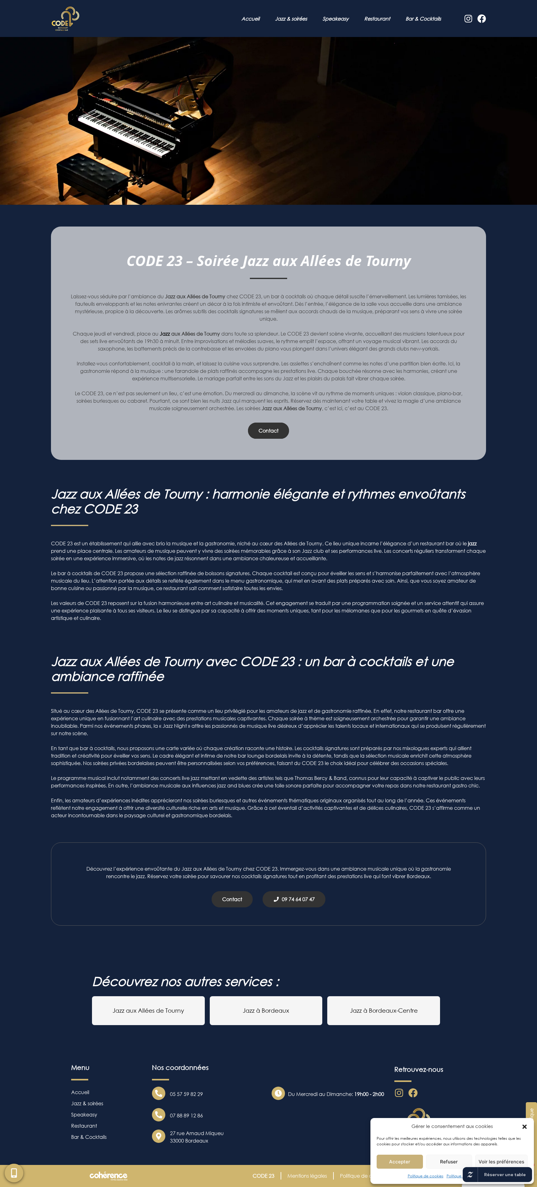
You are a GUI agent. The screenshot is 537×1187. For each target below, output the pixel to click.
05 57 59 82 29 (186, 1094)
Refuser (449, 1162)
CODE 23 (263, 1176)
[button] (524, 1126)
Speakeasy (336, 19)
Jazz (165, 334)
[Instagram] (468, 18)
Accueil (250, 19)
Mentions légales (307, 1176)
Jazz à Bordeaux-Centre (384, 1010)
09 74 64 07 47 (297, 899)
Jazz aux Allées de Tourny (148, 1010)
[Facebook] (481, 18)
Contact (268, 431)
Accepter (399, 1162)
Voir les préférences (501, 1162)
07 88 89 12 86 (186, 1115)
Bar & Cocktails (423, 19)
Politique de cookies (425, 1176)
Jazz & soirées (291, 19)
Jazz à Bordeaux (266, 1010)
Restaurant (377, 19)
